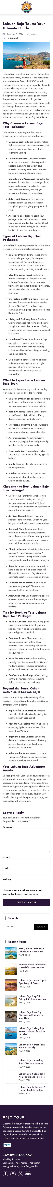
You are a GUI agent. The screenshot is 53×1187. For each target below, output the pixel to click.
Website (7, 879)
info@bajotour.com (11, 1159)
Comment (8, 827)
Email (6, 868)
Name (6, 857)
